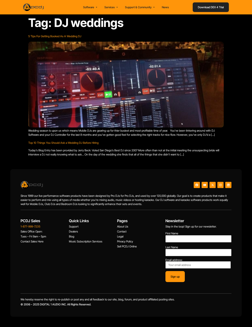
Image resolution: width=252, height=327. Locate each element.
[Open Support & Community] (154, 7)
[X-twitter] (212, 185)
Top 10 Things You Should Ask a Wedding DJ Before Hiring (63, 142)
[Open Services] (117, 7)
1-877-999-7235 (30, 226)
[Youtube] (205, 185)
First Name (171, 233)
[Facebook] (197, 185)
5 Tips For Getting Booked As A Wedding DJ (54, 36)
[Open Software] (96, 7)
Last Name (171, 247)
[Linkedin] (228, 185)
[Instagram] (220, 185)
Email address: (174, 260)
